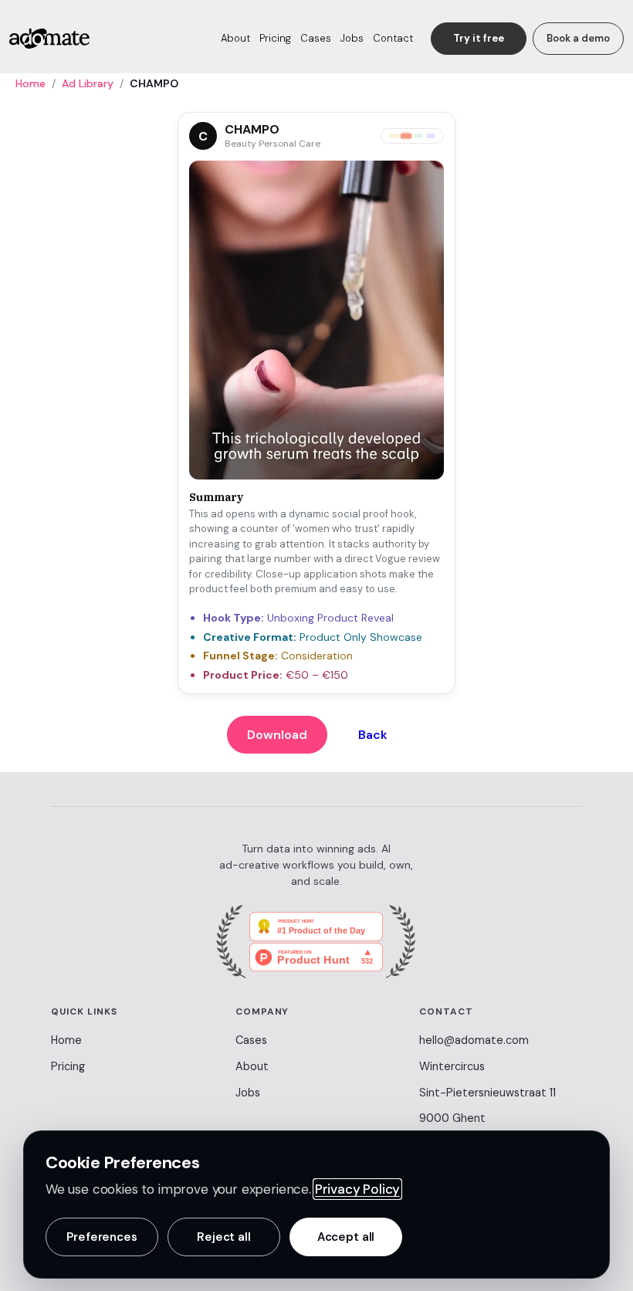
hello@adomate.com (474, 1040)
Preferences (101, 1237)
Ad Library (87, 83)
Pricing (275, 38)
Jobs (352, 38)
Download (277, 735)
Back (373, 735)
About (235, 38)
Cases (315, 38)
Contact (393, 38)
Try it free (478, 38)
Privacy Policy (358, 1189)
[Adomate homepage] (49, 39)
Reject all (224, 1237)
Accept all (346, 1237)
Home (30, 83)
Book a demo (578, 38)
